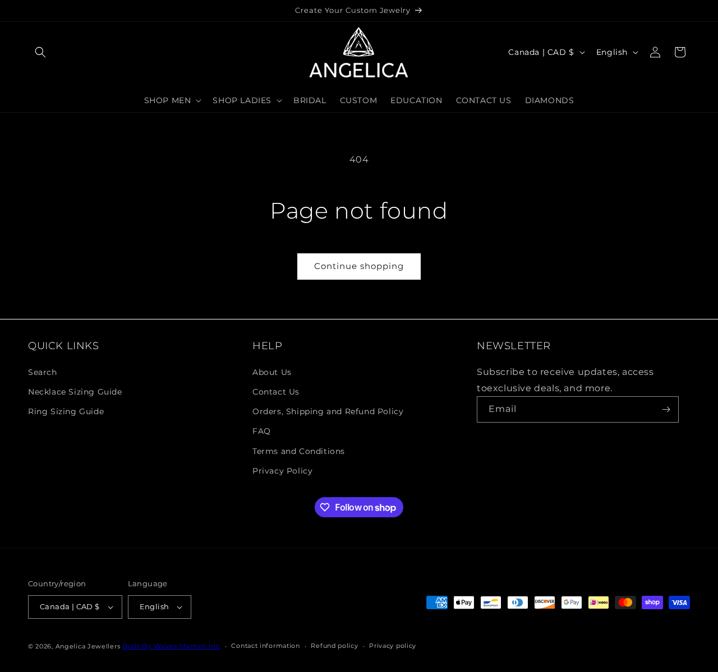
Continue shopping (359, 266)
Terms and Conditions (298, 451)
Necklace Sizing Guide (75, 391)
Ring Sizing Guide (66, 411)
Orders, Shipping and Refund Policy (327, 411)
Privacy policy (392, 646)
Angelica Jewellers (88, 646)
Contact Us (276, 391)
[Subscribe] (665, 409)
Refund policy (334, 646)
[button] (40, 52)
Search (42, 372)
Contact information (265, 646)
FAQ (261, 431)
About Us (272, 372)
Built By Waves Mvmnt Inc (171, 646)
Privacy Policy (282, 470)
